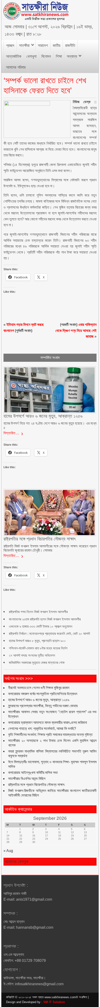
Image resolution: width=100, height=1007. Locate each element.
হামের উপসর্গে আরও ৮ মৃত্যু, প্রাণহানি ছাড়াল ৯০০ (37, 641)
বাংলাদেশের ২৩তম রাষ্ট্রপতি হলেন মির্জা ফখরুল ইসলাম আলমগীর (45, 619)
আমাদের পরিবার (16, 67)
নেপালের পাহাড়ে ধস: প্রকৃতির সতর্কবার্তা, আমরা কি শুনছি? (42, 729)
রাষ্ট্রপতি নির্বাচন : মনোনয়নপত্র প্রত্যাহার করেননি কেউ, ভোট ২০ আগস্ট (49, 633)
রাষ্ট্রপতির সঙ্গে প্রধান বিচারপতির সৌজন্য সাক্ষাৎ (36, 785)
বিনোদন (46, 56)
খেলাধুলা (31, 56)
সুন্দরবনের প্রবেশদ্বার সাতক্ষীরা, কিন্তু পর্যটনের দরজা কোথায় (43, 706)
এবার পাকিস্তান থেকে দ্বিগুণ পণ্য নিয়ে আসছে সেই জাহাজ (76, 330)
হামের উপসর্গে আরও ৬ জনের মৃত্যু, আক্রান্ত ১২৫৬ (38, 700)
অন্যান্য (72, 56)
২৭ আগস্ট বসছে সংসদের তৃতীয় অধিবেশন (32, 655)
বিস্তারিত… (11, 433)
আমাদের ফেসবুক (16, 861)
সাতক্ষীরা (24, 45)
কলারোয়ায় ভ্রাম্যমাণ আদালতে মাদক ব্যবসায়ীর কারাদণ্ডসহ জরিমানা (47, 722)
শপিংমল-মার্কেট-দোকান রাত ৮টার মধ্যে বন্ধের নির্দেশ (38, 648)
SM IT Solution (54, 1002)
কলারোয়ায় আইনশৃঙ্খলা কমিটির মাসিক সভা (33, 773)
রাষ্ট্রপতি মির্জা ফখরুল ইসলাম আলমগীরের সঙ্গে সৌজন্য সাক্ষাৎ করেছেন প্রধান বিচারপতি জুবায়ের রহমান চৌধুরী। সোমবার (50, 548)
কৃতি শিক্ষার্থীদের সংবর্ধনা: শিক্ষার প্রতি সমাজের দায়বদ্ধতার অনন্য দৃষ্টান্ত (50, 735)
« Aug (8, 851)
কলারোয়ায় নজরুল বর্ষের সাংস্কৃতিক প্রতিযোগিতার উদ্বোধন (42, 694)
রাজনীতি (70, 45)
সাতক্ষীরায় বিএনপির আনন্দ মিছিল (26, 779)
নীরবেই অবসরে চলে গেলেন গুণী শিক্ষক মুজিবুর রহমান (38, 688)
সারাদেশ (43, 45)
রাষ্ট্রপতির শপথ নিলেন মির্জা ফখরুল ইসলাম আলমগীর (38, 612)
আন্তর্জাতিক (13, 56)
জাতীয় (56, 45)
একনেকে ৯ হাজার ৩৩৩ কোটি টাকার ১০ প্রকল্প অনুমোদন (40, 626)
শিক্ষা (59, 56)
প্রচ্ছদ (10, 45)
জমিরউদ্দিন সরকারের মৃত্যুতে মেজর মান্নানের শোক (37, 662)
